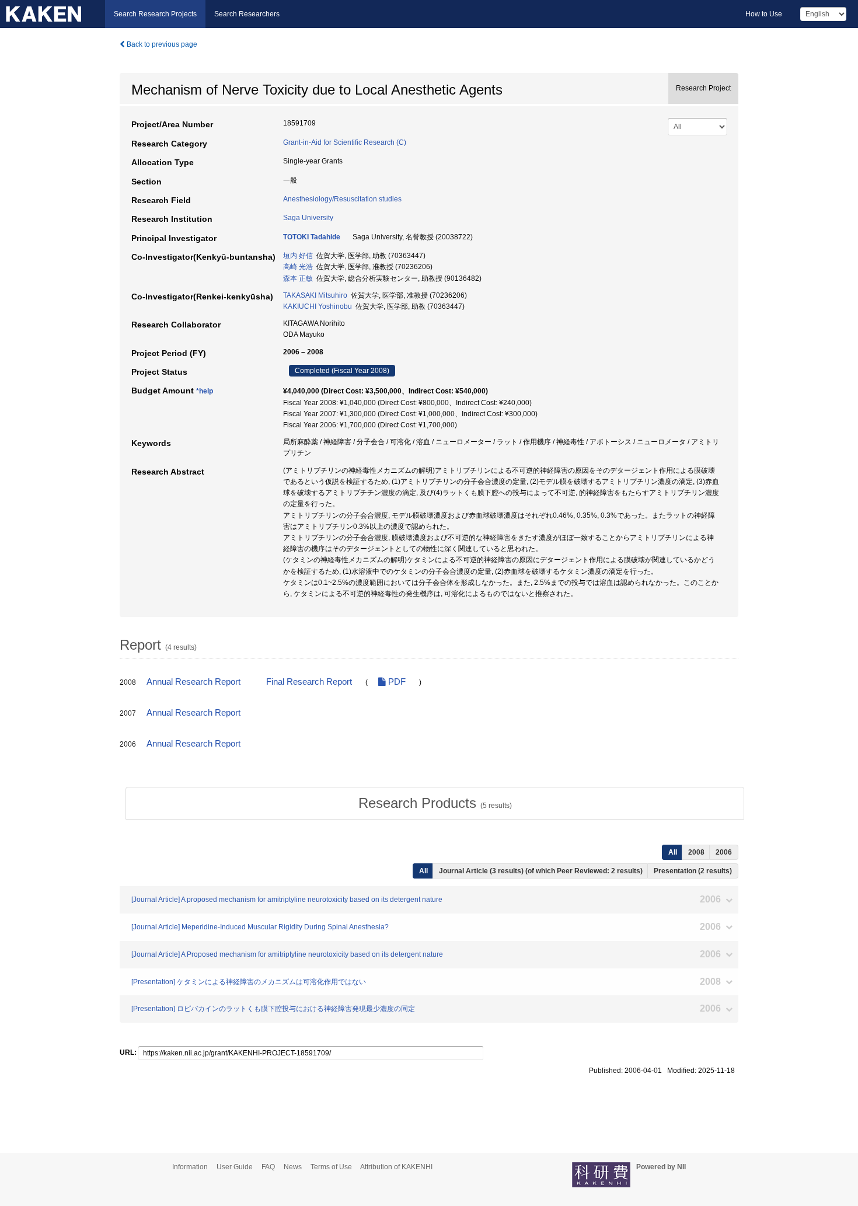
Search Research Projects (155, 14)
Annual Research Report (193, 681)
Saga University (308, 218)
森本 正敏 (298, 278)
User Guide (235, 1167)
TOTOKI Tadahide (311, 237)
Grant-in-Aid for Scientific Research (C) (344, 142)
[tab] (434, 803)
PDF (396, 681)
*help (204, 391)
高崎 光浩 (298, 267)
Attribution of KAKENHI (396, 1167)
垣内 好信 (298, 256)
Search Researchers (247, 14)
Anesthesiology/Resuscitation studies (342, 199)
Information (190, 1167)
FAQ (268, 1167)
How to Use (763, 14)
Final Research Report (309, 681)
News (293, 1167)
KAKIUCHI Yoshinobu (317, 306)
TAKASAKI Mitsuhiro (315, 295)
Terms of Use (331, 1167)
